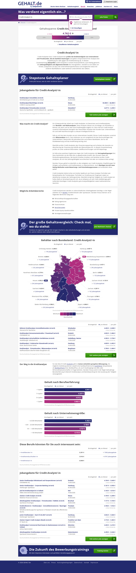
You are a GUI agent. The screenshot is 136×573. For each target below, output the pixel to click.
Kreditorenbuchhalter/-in (29, 456)
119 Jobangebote (93, 260)
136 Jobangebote (93, 299)
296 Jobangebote (96, 268)
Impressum (94, 562)
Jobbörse (99, 6)
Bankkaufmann (60, 368)
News (116, 6)
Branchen (90, 6)
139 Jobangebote (86, 252)
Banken (65, 193)
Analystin (70, 364)
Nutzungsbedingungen (65, 562)
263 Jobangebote (48, 307)
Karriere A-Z (108, 6)
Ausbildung (98, 366)
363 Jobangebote (84, 307)
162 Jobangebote (94, 291)
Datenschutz (78, 562)
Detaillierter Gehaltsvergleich (69, 44)
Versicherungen (60, 207)
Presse (53, 562)
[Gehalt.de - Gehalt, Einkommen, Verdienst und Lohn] (30, 4)
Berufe (83, 6)
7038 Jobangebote (110, 452)
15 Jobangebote (44, 260)
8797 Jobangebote (110, 456)
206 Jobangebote (42, 299)
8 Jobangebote (39, 291)
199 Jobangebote (51, 252)
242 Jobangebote (38, 268)
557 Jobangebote (37, 275)
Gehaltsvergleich (73, 6)
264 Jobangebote (37, 283)
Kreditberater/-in (26, 452)
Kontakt (86, 562)
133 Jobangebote (99, 275)
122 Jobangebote (98, 283)
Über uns (47, 562)
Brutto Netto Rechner (58, 6)
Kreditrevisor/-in (26, 461)
